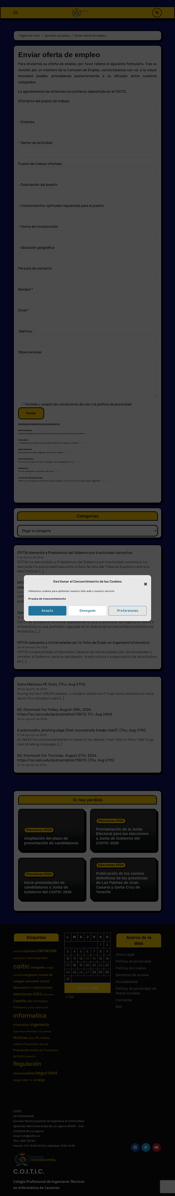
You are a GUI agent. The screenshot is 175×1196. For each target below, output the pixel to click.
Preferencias (127, 611)
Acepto (47, 611)
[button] (143, 582)
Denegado (88, 611)
